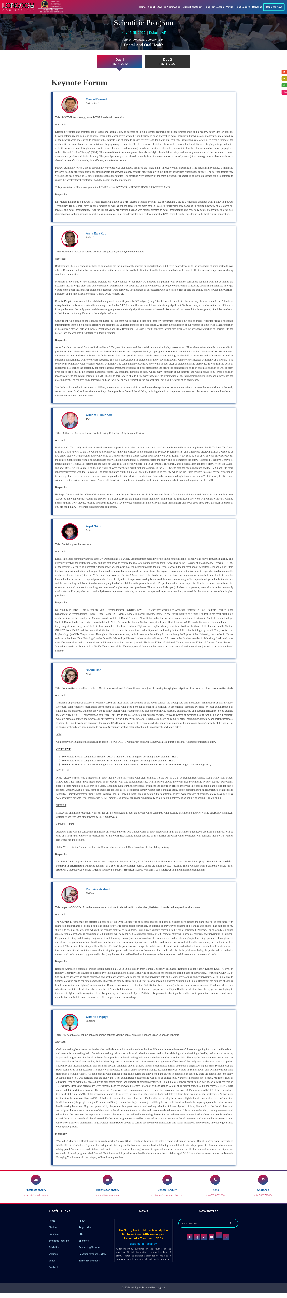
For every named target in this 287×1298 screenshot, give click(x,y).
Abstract (54, 1227)
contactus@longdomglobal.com (167, 1195)
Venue (229, 7)
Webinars (53, 1254)
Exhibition (54, 1247)
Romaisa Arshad (98, 889)
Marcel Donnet (96, 99)
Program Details (214, 7)
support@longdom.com (36, 1195)
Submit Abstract (192, 7)
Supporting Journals (89, 1247)
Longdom (160, 1287)
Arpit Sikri (93, 526)
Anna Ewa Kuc (96, 233)
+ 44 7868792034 (215, 1195)
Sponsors (84, 1240)
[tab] (119, 61)
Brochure (54, 1234)
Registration (85, 1227)
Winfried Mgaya (97, 1017)
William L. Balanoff (99, 415)
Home (142, 7)
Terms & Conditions (89, 1260)
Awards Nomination (169, 7)
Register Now (274, 7)
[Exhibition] (78, 1247)
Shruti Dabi (94, 670)
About (151, 7)
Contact (257, 7)
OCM (81, 1234)
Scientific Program (59, 1240)
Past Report (243, 7)
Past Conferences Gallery (92, 1254)
